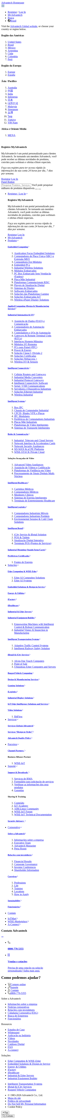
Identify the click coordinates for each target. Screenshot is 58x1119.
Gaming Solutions (16, 685)
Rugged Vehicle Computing (20, 673)
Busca (11, 17)
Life (16, 885)
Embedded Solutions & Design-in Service (26, 587)
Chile (10, 53)
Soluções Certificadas (25, 356)
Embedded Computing (18, 247)
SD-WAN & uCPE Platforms (29, 449)
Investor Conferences (25, 867)
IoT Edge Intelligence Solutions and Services (28, 704)
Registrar (12, 12)
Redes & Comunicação (18, 434)
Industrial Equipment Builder (21, 617)
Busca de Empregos (18, 1015)
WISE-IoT (19, 763)
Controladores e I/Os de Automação (32, 332)
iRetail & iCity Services (18, 654)
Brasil (13, 20)
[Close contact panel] (2, 937)
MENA (11, 135)
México (11, 47)
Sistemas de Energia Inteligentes (30, 497)
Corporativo (14, 827)
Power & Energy (22, 350)
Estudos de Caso (16, 1029)
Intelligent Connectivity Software (31, 383)
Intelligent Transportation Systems (23, 639)
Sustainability (14, 900)
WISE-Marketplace (17, 921)
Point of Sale (20, 664)
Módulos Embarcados (25, 270)
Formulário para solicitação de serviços (34, 781)
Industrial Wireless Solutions (28, 267)
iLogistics (12, 691)
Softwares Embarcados (26, 291)
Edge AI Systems (23, 580)
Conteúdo (19, 803)
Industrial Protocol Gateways (29, 380)
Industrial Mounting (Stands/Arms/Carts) (26, 550)
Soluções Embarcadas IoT (27, 296)
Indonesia (13, 96)
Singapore (13, 109)
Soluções (12, 565)
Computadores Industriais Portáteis (31, 516)
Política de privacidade (19, 1101)
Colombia (13, 56)
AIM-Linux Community (26, 808)
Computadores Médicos (26, 492)
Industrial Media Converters (28, 377)
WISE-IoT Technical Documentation (33, 814)
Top (6, 1112)
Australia (12, 87)
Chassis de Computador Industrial (31, 410)
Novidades (13, 1041)
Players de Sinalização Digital (29, 285)
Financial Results (23, 861)
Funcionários (14, 907)
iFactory (12, 599)
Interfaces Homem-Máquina (28, 341)
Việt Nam (13, 122)
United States (14, 42)
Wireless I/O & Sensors (26, 361)
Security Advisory (16, 821)
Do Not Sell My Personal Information (27, 1104)
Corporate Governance (25, 864)
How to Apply (21, 894)
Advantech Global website (23, 26)
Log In (22, 12)
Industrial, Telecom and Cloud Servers (33, 440)
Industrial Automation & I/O (21, 315)
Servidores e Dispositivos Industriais (32, 389)
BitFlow (18, 716)
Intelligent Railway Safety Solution (32, 648)
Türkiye (12, 119)
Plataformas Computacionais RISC (32, 282)
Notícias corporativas (18, 1007)
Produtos (12, 240)
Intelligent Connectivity (18, 368)
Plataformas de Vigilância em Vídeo (32, 470)
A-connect (13, 1050)
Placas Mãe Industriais (25, 422)
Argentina (13, 50)
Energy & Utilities (16, 593)
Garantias (19, 790)
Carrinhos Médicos (24, 489)
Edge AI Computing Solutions (29, 577)
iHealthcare (13, 605)
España (11, 74)
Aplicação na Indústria (19, 1035)
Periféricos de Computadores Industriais (34, 419)
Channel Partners (16, 750)
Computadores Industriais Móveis (31, 513)
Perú (10, 59)
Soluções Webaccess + (25, 358)
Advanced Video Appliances (28, 464)
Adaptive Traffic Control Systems (31, 645)
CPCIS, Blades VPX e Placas (29, 413)
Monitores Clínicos (24, 494)
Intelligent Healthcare (18, 483)
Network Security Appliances (29, 446)
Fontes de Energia (23, 562)
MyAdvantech (15, 15)
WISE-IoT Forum (23, 811)
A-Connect (13, 924)
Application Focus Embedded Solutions (34, 253)
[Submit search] (36, 189)
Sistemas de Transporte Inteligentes (32, 427)
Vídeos (11, 1038)
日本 (10, 99)
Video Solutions (15, 710)
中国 (10, 90)
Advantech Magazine (25, 845)
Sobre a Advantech (16, 833)
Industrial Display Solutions (20, 698)
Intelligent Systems (16, 401)
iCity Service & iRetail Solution (30, 534)
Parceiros (12, 744)
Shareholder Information (26, 870)
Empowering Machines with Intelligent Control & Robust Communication (34, 625)
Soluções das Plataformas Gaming (31, 294)
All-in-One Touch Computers (29, 661)
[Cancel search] (39, 189)
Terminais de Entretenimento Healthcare (34, 500)
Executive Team (22, 842)
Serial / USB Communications (29, 386)
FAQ (10, 1047)
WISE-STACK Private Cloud (29, 452)
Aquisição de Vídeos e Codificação (32, 467)
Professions (20, 882)
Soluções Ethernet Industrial (28, 391)
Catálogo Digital (16, 1044)
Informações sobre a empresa (29, 840)
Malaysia (12, 106)
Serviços (12, 719)
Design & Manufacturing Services (23, 679)
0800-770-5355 (18, 993)
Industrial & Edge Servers (20, 611)
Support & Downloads (18, 772)
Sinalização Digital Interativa (29, 540)
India (10, 94)
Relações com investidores (20, 855)
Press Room (20, 848)
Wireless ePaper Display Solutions (31, 299)
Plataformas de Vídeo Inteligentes (31, 425)
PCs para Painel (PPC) (25, 347)
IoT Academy (21, 805)
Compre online (18, 984)
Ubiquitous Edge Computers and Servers (35, 666)
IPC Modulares (22, 416)
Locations (19, 891)
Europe (11, 72)
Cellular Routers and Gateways (30, 374)
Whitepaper (13, 1032)
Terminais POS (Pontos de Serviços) (32, 543)
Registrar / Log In (17, 193)
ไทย (10, 116)
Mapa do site (14, 1098)
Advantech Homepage (12, 2)
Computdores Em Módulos (28, 262)
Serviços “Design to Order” (20, 732)
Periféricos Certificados (18, 556)
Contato (12, 913)
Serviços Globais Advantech (20, 726)
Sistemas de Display (24, 288)
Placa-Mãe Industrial (24, 279)
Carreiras (12, 876)
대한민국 (13, 103)
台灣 (10, 112)
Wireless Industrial (23, 394)
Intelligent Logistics (17, 507)
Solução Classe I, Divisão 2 (28, 353)
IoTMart (12, 918)
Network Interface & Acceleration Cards (34, 443)
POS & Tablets (21, 537)
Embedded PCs (22, 265)
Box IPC (18, 407)
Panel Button (8, 182)
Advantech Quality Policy (19, 738)
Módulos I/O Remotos (25, 344)
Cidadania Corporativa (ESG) (23, 1012)
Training (18, 888)
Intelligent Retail (15, 528)
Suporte (12, 766)
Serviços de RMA (23, 778)
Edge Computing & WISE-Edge (22, 571)
